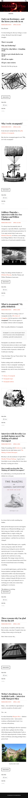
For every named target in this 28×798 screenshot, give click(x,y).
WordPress (17, 795)
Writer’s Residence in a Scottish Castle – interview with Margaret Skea (13, 696)
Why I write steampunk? (12, 123)
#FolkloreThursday (6, 235)
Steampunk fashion (8, 381)
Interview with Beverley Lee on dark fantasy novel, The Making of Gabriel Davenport (13, 437)
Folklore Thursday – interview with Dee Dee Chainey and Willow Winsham (11, 216)
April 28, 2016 (17, 24)
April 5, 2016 (16, 623)
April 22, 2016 (17, 126)
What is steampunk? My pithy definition (12, 305)
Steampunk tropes (8, 379)
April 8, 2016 (16, 309)
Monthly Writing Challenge (8, 459)
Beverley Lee (18, 448)
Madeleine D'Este (6, 24)
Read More (6, 97)
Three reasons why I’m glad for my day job (13, 619)
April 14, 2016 (17, 222)
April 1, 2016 (16, 701)
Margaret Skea (17, 716)
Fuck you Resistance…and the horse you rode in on (12, 20)
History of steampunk (9, 376)
